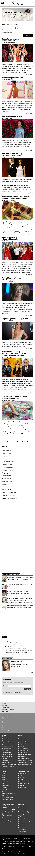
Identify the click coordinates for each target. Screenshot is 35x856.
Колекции (21, 744)
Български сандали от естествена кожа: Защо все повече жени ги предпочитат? (20, 606)
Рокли (3, 719)
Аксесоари (5, 487)
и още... (31, 672)
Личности (4, 658)
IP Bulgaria (26, 851)
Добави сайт (6, 707)
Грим (3, 777)
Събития (4, 456)
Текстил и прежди (23, 812)
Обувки (20, 816)
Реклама (4, 705)
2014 (16, 24)
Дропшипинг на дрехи (25, 762)
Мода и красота (6, 574)
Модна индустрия (7, 464)
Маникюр (4, 781)
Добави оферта (23, 831)
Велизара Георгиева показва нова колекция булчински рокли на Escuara (18, 592)
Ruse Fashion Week (7, 799)
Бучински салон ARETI (8, 810)
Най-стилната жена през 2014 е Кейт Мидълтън (12, 154)
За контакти (6, 711)
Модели (10, 658)
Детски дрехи (22, 810)
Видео (18, 574)
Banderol (21, 779)
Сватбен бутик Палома (9, 820)
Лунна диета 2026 (7, 797)
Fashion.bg (5, 24)
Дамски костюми (7, 727)
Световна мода (6, 475)
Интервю (21, 746)
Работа (20, 827)
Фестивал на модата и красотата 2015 (10, 40)
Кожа (3, 779)
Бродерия (8, 641)
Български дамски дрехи (25, 764)
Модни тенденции (24, 742)
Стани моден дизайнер (25, 760)
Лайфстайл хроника (8, 461)
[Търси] (30, 3)
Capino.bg (22, 853)
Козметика (5, 785)
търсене (28, 35)
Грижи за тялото (7, 481)
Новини (11, 24)
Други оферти (22, 829)
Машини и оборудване (25, 822)
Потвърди (27, 689)
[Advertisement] (17, 524)
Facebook (14, 846)
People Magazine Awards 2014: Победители (11, 279)
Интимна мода (6, 489)
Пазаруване (21, 756)
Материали (21, 823)
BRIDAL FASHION (23, 783)
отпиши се (18, 692)
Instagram (25, 846)
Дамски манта (6, 725)
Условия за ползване (8, 709)
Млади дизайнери (7, 473)
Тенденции (5, 459)
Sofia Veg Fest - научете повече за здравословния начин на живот (15, 197)
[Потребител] (33, 3)
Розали (13, 851)
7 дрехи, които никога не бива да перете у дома (20, 585)
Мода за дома (22, 752)
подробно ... (29, 74)
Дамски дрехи (6, 717)
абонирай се (8, 692)
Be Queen (21, 781)
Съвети (4, 789)
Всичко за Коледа (23, 758)
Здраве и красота (7, 478)
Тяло (3, 783)
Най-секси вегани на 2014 (12, 116)
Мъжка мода (22, 739)
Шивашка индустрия (24, 754)
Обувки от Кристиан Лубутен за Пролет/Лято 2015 (14, 397)
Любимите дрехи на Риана (12, 78)
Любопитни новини (8, 495)
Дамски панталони (7, 729)
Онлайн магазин (6, 715)
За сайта (4, 703)
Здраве (4, 791)
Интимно (5, 795)
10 (27, 441)
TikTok (19, 846)
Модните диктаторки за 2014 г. (15, 319)
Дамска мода (22, 737)
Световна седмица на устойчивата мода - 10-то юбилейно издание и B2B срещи (20, 578)
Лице (3, 773)
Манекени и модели (7, 467)
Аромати (4, 484)
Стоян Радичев (23, 787)
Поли (3, 723)
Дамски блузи (6, 721)
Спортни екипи (6, 731)
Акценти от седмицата (9, 498)
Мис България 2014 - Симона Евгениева (10, 238)
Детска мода (22, 740)
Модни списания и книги (9, 492)
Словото (19, 851)
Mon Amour (21, 785)
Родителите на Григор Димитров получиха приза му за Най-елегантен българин (14, 353)
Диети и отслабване (8, 793)
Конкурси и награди (8, 470)
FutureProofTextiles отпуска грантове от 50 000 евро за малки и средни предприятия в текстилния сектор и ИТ (20, 600)
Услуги (20, 825)
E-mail (5, 686)
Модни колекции (7, 450)
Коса (3, 775)
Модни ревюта (6, 453)
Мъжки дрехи (22, 808)
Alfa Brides (21, 777)
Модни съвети (23, 748)
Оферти (4, 636)
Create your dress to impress (10, 853)
